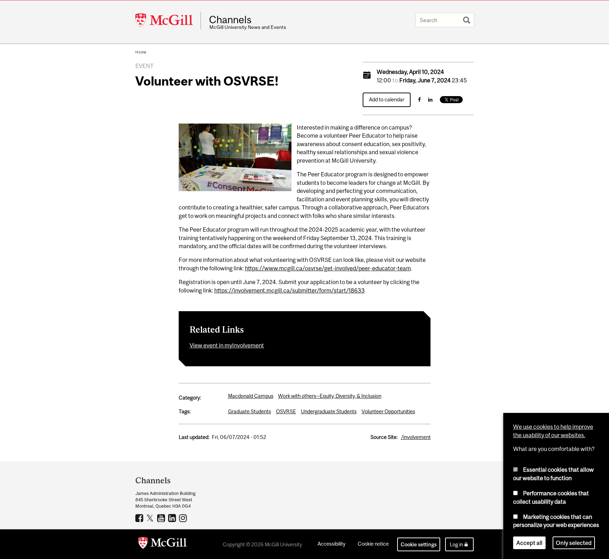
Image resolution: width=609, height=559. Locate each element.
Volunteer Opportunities (388, 411)
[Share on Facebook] (419, 99)
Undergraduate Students (329, 411)
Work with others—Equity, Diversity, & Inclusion (329, 396)
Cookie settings (419, 544)
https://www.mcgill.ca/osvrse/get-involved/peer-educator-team (328, 268)
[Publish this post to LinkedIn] (430, 99)
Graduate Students (249, 411)
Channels (230, 19)
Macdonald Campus (250, 396)
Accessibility (331, 544)
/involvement (416, 437)
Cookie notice (373, 544)
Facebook (140, 518)
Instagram (184, 518)
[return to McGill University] (162, 544)
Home (141, 52)
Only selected (574, 543)
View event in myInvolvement (227, 345)
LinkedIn (173, 518)
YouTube (162, 518)
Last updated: (194, 437)
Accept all (529, 543)
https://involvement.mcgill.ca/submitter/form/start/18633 (289, 290)
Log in (456, 544)
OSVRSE (286, 411)
